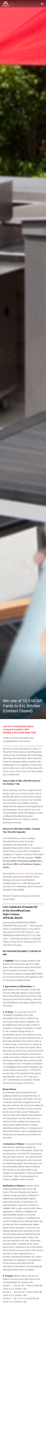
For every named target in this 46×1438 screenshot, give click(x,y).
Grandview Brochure (25, 873)
